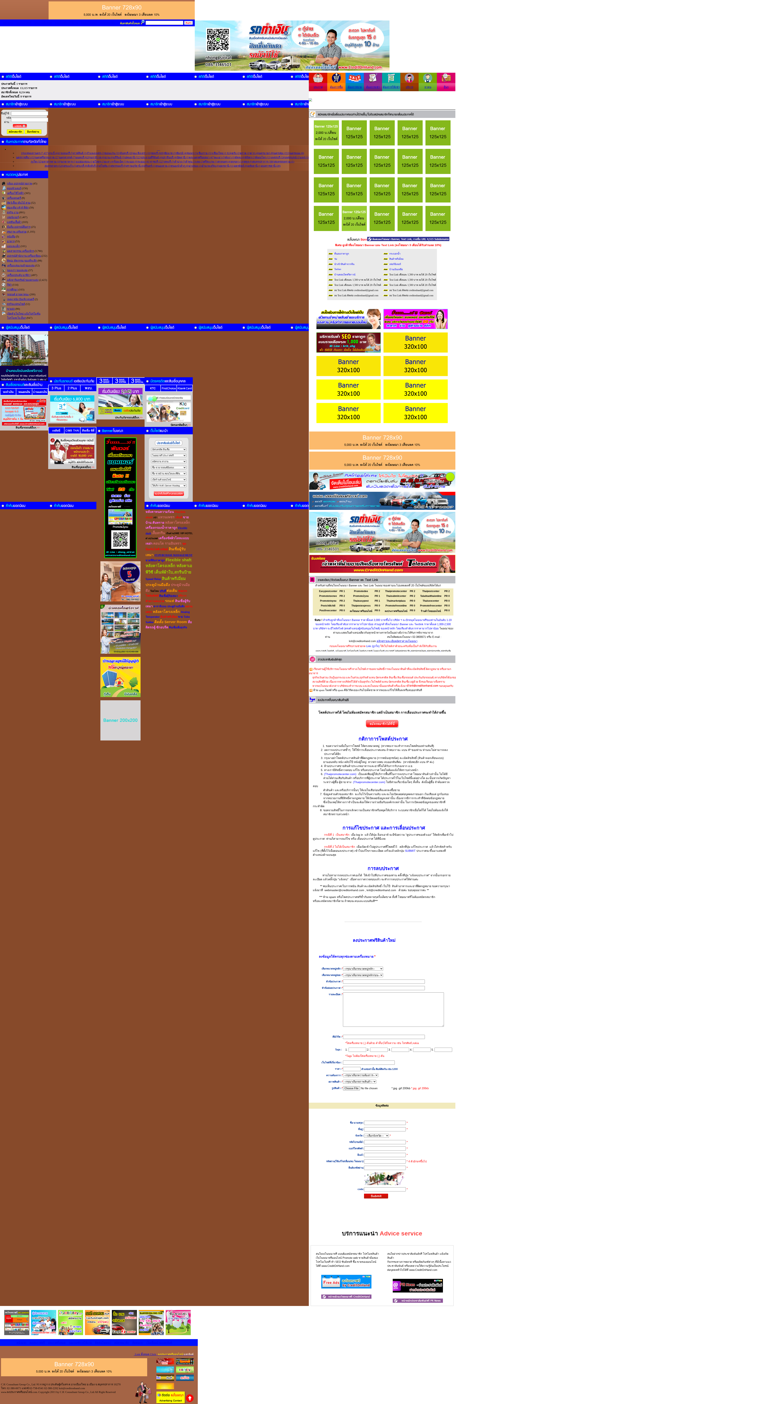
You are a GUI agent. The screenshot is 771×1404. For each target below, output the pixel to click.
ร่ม (335, 259)
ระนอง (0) (132, 161)
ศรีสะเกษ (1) (211, 161)
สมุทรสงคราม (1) (284, 161)
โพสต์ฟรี (330, 651)
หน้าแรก (8, 22)
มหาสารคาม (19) (51, 161)
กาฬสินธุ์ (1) (80, 153)
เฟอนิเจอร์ (13, 217)
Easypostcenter (328, 591)
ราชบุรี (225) (157, 161)
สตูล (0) (248, 161)
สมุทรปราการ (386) (263, 161)
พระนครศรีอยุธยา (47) (201, 157)
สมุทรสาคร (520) (54, 165)
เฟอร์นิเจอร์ (395, 264)
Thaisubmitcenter (396, 596)
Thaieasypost (361, 600)
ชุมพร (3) (192, 153)
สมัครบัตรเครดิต (433, 651)
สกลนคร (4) (224, 161)
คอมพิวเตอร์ (14, 188)
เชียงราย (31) (205, 153)
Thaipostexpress (361, 605)
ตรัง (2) (236, 153)
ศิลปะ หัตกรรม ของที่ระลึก (22, 260)
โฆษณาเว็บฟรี (378, 651)
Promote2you (361, 596)
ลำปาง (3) (180, 161)
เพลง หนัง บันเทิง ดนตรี (20, 299)
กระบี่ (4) (53, 153)
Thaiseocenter (431, 600)
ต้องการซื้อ (336, 87)
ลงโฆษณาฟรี (341, 651)
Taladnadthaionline (431, 596)
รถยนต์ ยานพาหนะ (18, 294)
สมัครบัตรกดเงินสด (418, 651)
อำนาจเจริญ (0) (210, 165)
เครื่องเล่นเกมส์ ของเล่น (21, 265)
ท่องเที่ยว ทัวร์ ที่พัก (18, 207)
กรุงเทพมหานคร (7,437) (35, 153)
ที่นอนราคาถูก (341, 253)
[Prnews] (418, 1291)
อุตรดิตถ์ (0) (241, 165)
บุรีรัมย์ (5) (119, 157)
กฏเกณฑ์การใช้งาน (66, 22)
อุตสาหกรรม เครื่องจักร (20, 251)
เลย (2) (200, 161)
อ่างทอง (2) (195, 165)
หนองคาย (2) (163, 165)
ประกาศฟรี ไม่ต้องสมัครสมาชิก (397, 651)
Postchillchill (328, 605)
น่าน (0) (109, 157)
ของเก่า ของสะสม (17, 270)
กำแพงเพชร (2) (96, 153)
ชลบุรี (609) (157, 153)
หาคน (427, 87)
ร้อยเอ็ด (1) (120, 161)
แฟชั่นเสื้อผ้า (14, 222)
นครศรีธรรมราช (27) (47, 157)
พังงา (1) (230, 157)
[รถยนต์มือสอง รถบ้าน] (165, 1380)
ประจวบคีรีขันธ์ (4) (151, 157)
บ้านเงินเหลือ (396, 269)
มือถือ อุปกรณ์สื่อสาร (19, 226)
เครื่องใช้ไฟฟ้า (15, 193)
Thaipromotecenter (396, 591)
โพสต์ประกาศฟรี (365, 651)
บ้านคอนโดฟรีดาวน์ (344, 274)
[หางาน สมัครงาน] (165, 1371)
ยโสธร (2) (98, 161)
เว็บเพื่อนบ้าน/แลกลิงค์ (159, 1342)
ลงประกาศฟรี (23, 22)
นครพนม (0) (297, 153)
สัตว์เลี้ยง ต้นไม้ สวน (18, 202)
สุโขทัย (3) (105, 165)
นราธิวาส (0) (98, 157)
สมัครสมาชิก (107, 22)
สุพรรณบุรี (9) (118, 165)
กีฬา (9, 284)
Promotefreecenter (431, 605)
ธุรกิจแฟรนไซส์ (16, 304)
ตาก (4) (254, 153)
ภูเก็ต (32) (36, 161)
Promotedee (361, 591)
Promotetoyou (328, 600)
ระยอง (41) (144, 161)
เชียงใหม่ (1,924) (222, 153)
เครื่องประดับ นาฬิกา (19, 275)
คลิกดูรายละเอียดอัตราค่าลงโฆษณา (397, 641)
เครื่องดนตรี (14, 197)
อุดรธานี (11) (226, 165)
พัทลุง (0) (240, 157)
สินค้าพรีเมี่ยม (396, 259)
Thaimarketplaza (396, 600)
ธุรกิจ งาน (12, 212)
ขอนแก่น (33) (112, 153)
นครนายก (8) (266, 153)
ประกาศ (318, 87)
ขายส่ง (11, 308)
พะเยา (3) (219, 157)
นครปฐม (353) (282, 153)
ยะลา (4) (109, 161)
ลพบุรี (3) (169, 161)
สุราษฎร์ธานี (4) (135, 165)
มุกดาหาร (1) (68, 161)
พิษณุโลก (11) (263, 157)
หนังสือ (11, 236)
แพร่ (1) (304, 157)
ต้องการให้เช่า (391, 87)
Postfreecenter (328, 610)
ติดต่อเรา (137, 1342)
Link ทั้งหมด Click (164, 1354)
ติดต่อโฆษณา (89, 22)
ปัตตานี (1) (183, 157)
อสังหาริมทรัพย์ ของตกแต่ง (23, 279)
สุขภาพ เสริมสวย (17, 231)
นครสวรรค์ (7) (67, 157)
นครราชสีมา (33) (26, 157)
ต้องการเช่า (373, 87)
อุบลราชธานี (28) (270, 165)
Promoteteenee (328, 596)
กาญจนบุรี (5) (65, 153)
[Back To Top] (190, 1401)
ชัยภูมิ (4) (181, 153)
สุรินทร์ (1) (150, 165)
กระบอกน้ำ (395, 253)
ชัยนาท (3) (170, 153)
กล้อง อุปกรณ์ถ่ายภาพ (19, 183)
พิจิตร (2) (250, 157)
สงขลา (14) (237, 161)
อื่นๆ (446, 87)
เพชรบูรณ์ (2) (292, 157)
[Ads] (346, 1287)
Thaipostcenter (431, 591)
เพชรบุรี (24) (278, 157)
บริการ (409, 87)
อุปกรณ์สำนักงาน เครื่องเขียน (24, 255)
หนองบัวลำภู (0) (180, 165)
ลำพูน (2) (191, 161)
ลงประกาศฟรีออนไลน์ (396, 611)
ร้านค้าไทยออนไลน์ (431, 611)
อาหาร (11, 241)
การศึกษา (12, 289)
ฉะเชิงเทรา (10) (142, 153)
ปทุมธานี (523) (133, 157)
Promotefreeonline (396, 605)
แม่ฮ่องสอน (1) (84, 161)
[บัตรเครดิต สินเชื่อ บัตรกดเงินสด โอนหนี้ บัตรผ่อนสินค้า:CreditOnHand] (165, 1363)
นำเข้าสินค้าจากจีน (344, 264)
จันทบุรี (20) (126, 153)
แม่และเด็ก (13, 246)
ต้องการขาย (355, 87)
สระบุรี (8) (82, 165)
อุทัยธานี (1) (254, 165)
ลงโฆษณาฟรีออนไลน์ (361, 611)
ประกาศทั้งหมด (43, 22)
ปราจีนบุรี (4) (169, 157)
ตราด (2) (245, 153)
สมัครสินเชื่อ (446, 651)
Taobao (337, 269)
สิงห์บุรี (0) (93, 165)
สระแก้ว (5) (70, 165)
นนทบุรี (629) (83, 157)
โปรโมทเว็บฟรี (352, 651)
